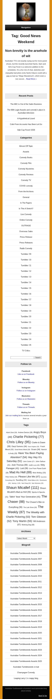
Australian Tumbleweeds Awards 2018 (26, 621)
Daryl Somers (19, 446)
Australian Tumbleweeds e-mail (26, 667)
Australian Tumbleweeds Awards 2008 (26, 564)
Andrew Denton (25, 432)
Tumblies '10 (26, 260)
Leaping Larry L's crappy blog (26, 678)
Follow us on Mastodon (26, 399)
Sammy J (16, 483)
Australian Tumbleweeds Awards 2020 (26, 633)
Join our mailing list (13, 415)
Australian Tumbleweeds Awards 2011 (26, 581)
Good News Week (22, 449)
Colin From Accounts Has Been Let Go (26, 124)
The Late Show (30, 507)
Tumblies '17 (26, 299)
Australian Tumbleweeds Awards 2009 (26, 570)
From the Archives (26, 191)
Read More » (31, 79)
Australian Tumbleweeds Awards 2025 (26, 661)
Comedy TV (26, 180)
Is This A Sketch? (26, 208)
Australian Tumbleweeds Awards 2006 (26, 553)
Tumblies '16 (26, 294)
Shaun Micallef (22, 487)
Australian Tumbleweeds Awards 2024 (26, 655)
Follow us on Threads (26, 407)
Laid (24, 468)
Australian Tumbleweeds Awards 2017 (26, 616)
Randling (21, 480)
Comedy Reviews (26, 174)
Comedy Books (26, 157)
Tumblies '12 (26, 271)
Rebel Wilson (33, 480)
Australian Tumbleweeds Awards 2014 (26, 599)
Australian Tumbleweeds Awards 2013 (26, 593)
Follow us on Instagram (26, 391)
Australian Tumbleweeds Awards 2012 (26, 587)
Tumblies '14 (26, 282)
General (26, 197)
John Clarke (29, 461)
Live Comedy (26, 214)
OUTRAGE (26, 225)
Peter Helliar (11, 477)
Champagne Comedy (26, 672)
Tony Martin (22, 521)
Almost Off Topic (26, 146)
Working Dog (28, 525)
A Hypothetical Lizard (26, 118)
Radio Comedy (26, 248)
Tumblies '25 (26, 345)
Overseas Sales (26, 231)
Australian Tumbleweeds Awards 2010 (26, 576)
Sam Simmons (37, 483)
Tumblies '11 (26, 265)
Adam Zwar (11, 432)
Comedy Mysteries (26, 169)
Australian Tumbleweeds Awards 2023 (26, 650)
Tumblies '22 (26, 328)
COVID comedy (26, 186)
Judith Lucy (34, 465)
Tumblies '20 (26, 316)
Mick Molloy (39, 473)
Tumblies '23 (26, 333)
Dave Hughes (33, 446)
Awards (26, 152)
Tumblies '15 (26, 288)
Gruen (35, 449)
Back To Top (43, 696)
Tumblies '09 (26, 254)
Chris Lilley (19, 442)
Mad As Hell (20, 472)
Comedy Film (26, 163)
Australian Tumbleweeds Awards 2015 (26, 604)
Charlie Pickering (28, 436)
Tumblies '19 (26, 311)
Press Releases (26, 243)
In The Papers (26, 203)
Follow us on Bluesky (26, 382)
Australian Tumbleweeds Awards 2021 (26, 638)
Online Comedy (26, 220)
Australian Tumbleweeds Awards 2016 (26, 610)
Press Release (26, 237)
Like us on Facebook (26, 374)
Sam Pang (26, 483)
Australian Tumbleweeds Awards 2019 (26, 627)
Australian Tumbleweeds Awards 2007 (26, 559)
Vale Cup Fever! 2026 (26, 130)
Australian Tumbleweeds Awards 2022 (26, 644)
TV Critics (26, 351)
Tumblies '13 (26, 277)
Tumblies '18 (26, 305)
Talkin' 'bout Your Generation (24, 497)
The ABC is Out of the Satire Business (26, 104)
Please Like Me (29, 476)
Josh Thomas (19, 465)
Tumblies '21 (26, 322)
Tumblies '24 (26, 339)
